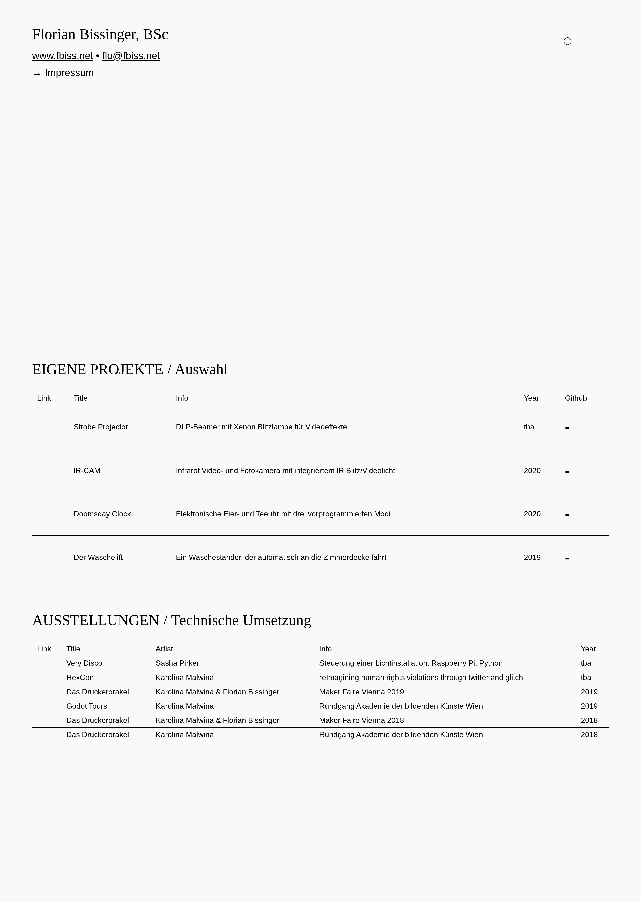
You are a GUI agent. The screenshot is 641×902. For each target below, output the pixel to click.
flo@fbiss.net (131, 55)
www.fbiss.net (62, 55)
